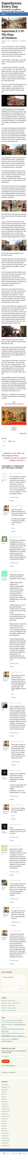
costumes (20, 1022)
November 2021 (5, 1140)
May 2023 (4, 1096)
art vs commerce (18, 1020)
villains (3, 42)
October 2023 (5, 1084)
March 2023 (4, 1101)
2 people (16, 497)
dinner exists (7, 310)
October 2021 (5, 1143)
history (4, 1027)
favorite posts (20, 1024)
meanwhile (12, 1033)
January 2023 (5, 1106)
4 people (16, 732)
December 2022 (5, 1109)
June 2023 (4, 1094)
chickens (23, 41)
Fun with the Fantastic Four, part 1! (14, 404)
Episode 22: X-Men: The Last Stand (10, 1003)
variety (10, 1039)
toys (8, 1039)
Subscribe (5, 1061)
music (23, 1033)
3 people (16, 562)
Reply (12, 500)
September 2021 (6, 1145)
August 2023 (5, 1089)
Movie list (14, 429)
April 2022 (4, 1128)
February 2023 (5, 1104)
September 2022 (6, 1116)
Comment (21, 988)
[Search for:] (25, 14)
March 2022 (4, 1131)
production (13, 1036)
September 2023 (6, 1087)
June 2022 (4, 1123)
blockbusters (10, 1022)
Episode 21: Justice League (8, 1005)
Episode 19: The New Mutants (9, 1010)
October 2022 (5, 1113)
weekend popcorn (7, 1041)
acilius (3, 709)
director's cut (10, 1024)
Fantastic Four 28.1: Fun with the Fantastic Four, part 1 (15, 459)
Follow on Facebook (8, 1072)
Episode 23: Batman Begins (8, 1000)
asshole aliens (4, 1022)
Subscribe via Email (8, 1048)
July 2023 (4, 1092)
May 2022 (4, 1126)
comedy (16, 1022)
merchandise (19, 1033)
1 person (17, 898)
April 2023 (4, 1099)
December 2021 (5, 1138)
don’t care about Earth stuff (9, 291)
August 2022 (5, 1118)
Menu (3, 14)
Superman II (16, 41)
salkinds (20, 1036)
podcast (5, 1036)
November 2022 (5, 1111)
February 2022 (5, 1133)
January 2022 (5, 1135)
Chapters (14, 427)
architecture (9, 1020)
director (4, 1024)
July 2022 (4, 1121)
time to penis (4, 1039)
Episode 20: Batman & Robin (9, 1008)
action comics (4, 1020)
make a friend (6, 1033)
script (25, 1036)
